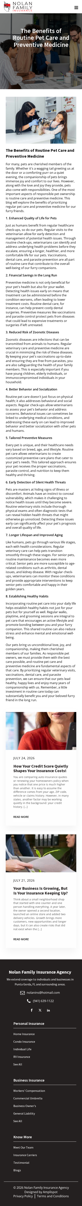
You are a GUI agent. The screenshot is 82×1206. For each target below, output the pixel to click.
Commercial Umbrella (27, 1098)
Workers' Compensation (29, 1091)
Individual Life (22, 1049)
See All (17, 1064)
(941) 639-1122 (43, 1001)
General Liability (24, 1113)
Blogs (17, 1170)
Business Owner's (24, 1106)
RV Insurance (21, 1057)
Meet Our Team (23, 1147)
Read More (21, 817)
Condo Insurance (24, 1041)
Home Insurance (24, 1034)
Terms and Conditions (53, 1196)
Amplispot (50, 1192)
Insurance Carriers (25, 1155)
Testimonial (21, 1162)
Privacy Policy (23, 1196)
